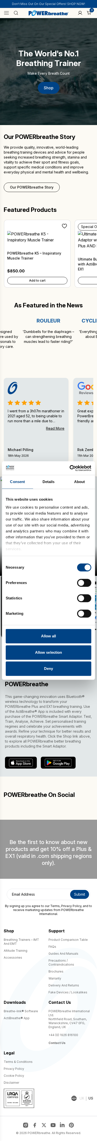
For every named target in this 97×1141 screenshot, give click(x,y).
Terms (55, 906)
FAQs (52, 946)
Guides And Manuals (63, 953)
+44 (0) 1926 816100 (63, 1035)
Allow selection (48, 652)
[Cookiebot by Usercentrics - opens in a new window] (69, 468)
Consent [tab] (17, 482)
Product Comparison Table (68, 940)
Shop (48, 87)
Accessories (13, 957)
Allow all (48, 636)
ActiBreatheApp (17, 1018)
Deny (48, 668)
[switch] (84, 583)
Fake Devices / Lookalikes (67, 992)
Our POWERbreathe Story (31, 187)
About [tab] (79, 482)
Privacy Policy (71, 906)
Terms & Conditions (18, 1062)
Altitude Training (15, 950)
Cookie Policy (14, 1075)
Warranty (54, 978)
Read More (55, 428)
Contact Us (56, 1043)
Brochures (55, 971)
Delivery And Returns (63, 985)
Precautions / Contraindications (61, 962)
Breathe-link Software (21, 1011)
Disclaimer (11, 1082)
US (90, 1098)
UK (82, 1098)
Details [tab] (49, 482)
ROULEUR (39, 321)
